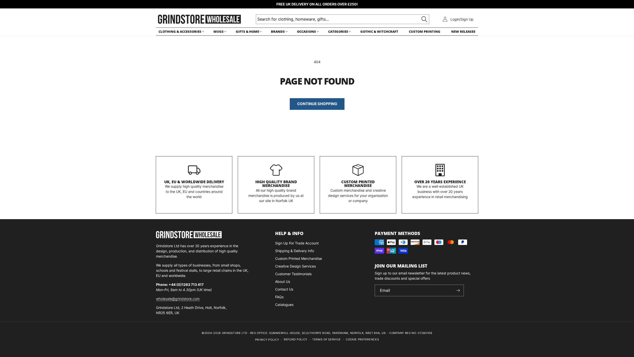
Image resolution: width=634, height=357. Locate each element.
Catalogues (284, 304)
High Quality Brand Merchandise (276, 183)
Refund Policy (295, 339)
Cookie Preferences (362, 339)
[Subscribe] (458, 290)
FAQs (279, 297)
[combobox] (342, 19)
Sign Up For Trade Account (297, 243)
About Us (282, 281)
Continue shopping (317, 103)
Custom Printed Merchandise (358, 183)
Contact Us (284, 289)
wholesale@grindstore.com (178, 299)
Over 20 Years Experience (440, 181)
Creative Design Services (295, 266)
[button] (180, 31)
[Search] (424, 19)
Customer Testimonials (293, 274)
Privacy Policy (267, 339)
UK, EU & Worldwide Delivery (194, 181)
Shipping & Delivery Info (294, 251)
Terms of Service (326, 339)
